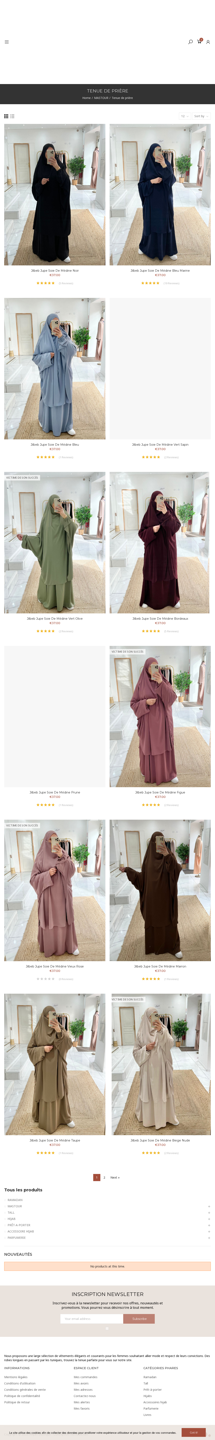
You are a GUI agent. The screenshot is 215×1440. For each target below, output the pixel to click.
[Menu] (6, 42)
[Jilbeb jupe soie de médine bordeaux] (160, 542)
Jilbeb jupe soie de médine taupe (55, 1140)
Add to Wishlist (95, 131)
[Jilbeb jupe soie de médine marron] (160, 890)
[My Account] (208, 42)
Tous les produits (23, 1189)
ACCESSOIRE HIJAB (21, 1231)
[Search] (190, 41)
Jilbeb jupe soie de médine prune (55, 792)
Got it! (194, 1432)
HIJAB (12, 1219)
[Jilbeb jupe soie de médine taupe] (54, 1064)
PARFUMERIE (17, 1238)
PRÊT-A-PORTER (19, 1225)
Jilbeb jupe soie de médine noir (55, 271)
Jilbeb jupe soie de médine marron (160, 966)
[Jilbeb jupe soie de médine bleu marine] (160, 194)
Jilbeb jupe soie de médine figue (160, 792)
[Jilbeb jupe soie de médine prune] (54, 716)
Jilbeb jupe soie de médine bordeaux (160, 619)
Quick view (95, 139)
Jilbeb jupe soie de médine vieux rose (55, 966)
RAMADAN (15, 1200)
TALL (11, 1212)
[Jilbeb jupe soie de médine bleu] (54, 368)
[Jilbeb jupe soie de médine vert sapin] (160, 368)
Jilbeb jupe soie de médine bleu (55, 445)
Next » (115, 1177)
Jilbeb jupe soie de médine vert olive (55, 619)
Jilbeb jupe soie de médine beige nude (160, 1140)
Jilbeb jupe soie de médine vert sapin (160, 445)
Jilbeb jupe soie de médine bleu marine (160, 271)
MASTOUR (15, 1206)
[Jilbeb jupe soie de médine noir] (54, 194)
